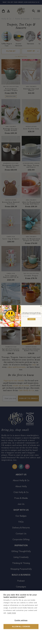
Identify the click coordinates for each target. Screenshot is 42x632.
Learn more (11, 613)
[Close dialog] (41, 306)
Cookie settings (21, 620)
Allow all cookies (21, 626)
